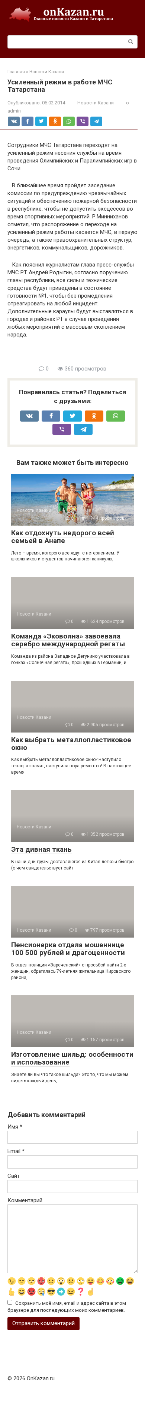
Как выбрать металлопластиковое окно (71, 743)
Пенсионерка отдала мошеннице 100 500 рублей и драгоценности (68, 949)
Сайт (13, 1176)
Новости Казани (95, 102)
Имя (14, 1126)
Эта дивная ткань (41, 849)
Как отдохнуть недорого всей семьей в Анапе (62, 537)
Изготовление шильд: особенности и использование (72, 1058)
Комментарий (24, 1200)
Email (16, 1151)
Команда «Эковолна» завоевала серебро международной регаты (68, 640)
